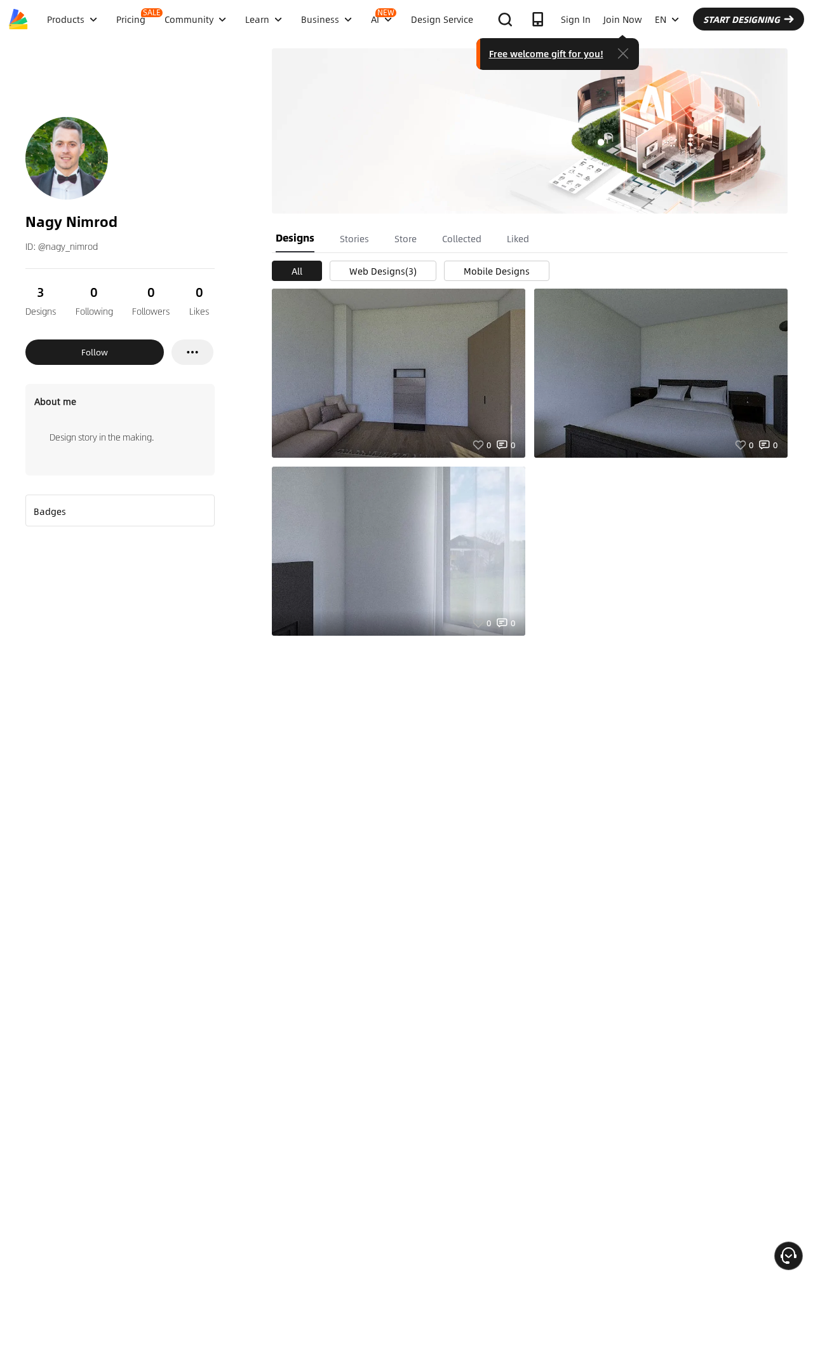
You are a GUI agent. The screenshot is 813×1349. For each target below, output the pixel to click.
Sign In (576, 19)
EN (660, 19)
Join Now (622, 19)
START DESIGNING (741, 19)
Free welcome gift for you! (546, 53)
